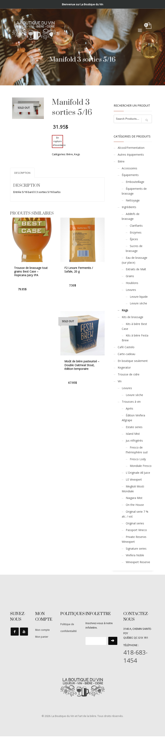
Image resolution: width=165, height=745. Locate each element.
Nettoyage (133, 200)
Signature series (136, 548)
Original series (135, 523)
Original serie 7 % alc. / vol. (135, 514)
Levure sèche (138, 303)
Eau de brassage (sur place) (134, 260)
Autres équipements (131, 154)
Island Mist (133, 434)
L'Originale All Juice (138, 473)
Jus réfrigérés (134, 440)
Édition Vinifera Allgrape (133, 417)
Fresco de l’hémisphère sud (136, 449)
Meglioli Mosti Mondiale (133, 488)
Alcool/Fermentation (131, 148)
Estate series (134, 427)
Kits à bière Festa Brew (135, 337)
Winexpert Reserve (138, 562)
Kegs (77, 154)
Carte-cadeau (126, 354)
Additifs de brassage (130, 216)
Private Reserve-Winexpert (134, 539)
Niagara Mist (134, 498)
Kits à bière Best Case (134, 326)
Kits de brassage (132, 317)
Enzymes (135, 232)
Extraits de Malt (136, 269)
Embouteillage (135, 182)
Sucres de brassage (134, 248)
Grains (130, 276)
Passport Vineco (136, 530)
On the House (135, 505)
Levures (131, 290)
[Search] (146, 120)
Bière (69, 154)
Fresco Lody (138, 459)
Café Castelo (126, 347)
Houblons (132, 283)
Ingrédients (129, 207)
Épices (134, 239)
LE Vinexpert (134, 479)
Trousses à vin (131, 401)
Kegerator (124, 367)
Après (129, 408)
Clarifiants (136, 225)
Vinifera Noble (135, 555)
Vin (120, 381)
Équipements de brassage (134, 191)
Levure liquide (139, 297)
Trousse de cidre (128, 374)
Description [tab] (22, 173)
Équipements (130, 175)
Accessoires (129, 168)
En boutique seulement (133, 361)
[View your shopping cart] (148, 26)
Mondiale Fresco (141, 466)
